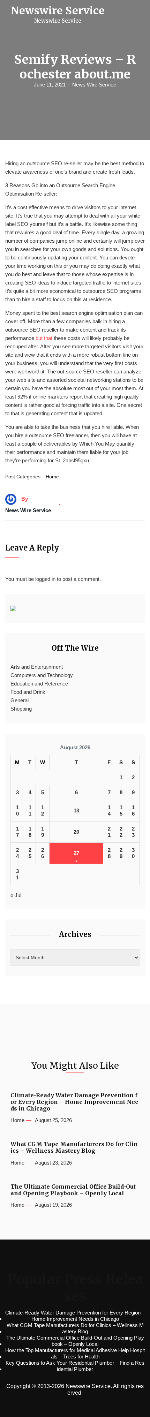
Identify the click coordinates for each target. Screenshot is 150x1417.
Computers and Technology (41, 675)
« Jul (15, 895)
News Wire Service (94, 85)
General (19, 700)
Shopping (21, 709)
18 (30, 832)
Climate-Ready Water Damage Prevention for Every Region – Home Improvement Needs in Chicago (74, 1102)
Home (52, 476)
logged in (45, 579)
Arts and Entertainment (36, 667)
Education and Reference (39, 684)
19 (42, 832)
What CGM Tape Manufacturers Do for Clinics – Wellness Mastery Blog (74, 1147)
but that (44, 338)
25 (30, 853)
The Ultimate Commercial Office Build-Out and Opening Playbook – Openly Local (73, 1190)
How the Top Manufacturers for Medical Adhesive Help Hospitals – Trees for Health (75, 1353)
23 (133, 832)
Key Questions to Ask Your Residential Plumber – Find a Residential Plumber (75, 1366)
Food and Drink (27, 692)
